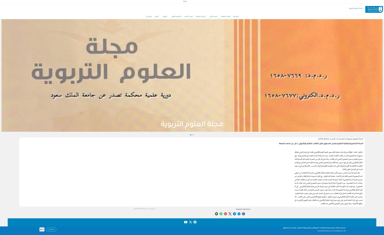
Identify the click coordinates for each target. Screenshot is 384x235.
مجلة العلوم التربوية (356, 8)
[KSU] (374, 8)
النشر (157, 16)
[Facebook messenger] (239, 213)
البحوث (165, 16)
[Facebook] (243, 213)
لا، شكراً (42, 229)
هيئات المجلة (225, 16)
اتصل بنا (149, 16)
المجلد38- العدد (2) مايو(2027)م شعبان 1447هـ (192, 125)
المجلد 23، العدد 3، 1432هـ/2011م (331, 139)
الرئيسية (236, 16)
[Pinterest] (225, 213)
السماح (51, 229)
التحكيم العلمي (176, 16)
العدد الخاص (188, 16)
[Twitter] (230, 213)
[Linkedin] (234, 213)
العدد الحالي (213, 16)
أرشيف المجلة (200, 16)
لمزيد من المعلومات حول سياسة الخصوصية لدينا (331, 231)
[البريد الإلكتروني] (216, 213)
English (185, 1)
